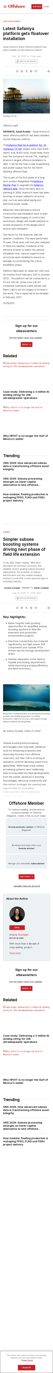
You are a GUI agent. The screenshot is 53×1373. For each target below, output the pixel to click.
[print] (48, 71)
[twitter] (26, 71)
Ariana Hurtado (12, 587)
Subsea (6, 532)
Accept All (26, 1368)
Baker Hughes (41, 587)
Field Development (12, 21)
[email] (35, 71)
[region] (26, 1362)
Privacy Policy (27, 1360)
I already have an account (26, 886)
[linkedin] (22, 71)
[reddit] (31, 71)
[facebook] (17, 71)
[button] (5, 7)
